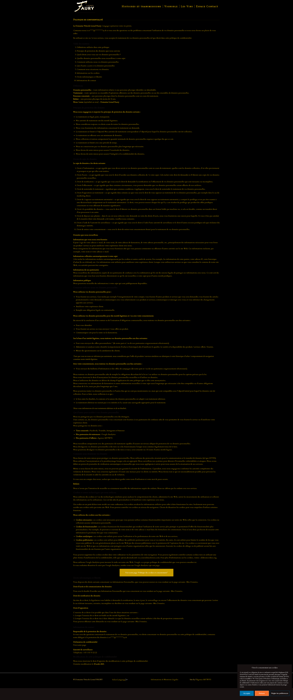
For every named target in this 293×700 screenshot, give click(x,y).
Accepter (246, 693)
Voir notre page (79, 645)
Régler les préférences (279, 693)
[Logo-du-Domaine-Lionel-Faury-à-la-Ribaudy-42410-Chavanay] (84, 6)
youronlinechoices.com (150, 557)
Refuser (262, 693)
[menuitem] (141, 6)
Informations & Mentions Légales (164, 679)
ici (195, 562)
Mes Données (192, 582)
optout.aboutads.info (129, 557)
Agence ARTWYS (204, 679)
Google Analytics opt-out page (147, 565)
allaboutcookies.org (209, 557)
